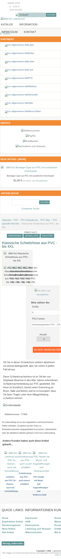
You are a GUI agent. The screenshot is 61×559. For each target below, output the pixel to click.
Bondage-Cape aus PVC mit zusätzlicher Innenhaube (30, 176)
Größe (35, 306)
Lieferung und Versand (38, 528)
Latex (31, 45)
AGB (27, 521)
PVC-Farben (38, 319)
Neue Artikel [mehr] (13, 159)
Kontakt (30, 31)
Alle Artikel (8, 532)
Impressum (9, 31)
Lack (30, 70)
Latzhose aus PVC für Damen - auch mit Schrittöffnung (11, 484)
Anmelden (13, 3)
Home (5, 518)
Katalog (7, 24)
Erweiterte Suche (30, 208)
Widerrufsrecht (33, 532)
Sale (30, 103)
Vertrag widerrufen (12, 543)
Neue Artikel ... (35, 111)
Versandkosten (42, 181)
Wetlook (32, 86)
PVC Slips (45, 220)
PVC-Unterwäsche (29, 220)
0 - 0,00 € (13, 6)
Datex (31, 53)
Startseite (6, 220)
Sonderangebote (11, 525)
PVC (16, 220)
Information (28, 24)
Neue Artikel (8, 528)
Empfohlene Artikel (12, 521)
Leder (31, 61)
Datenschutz (32, 525)
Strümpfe (33, 94)
